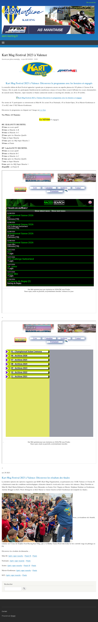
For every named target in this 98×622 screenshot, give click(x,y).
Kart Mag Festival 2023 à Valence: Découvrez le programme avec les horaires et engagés (49, 83)
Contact (4, 611)
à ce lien (43, 110)
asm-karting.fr (10, 36)
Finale (35, 556)
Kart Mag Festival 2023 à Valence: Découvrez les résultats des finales (36, 477)
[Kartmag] (37, 70)
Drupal (13, 616)
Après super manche (15, 556)
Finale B (28, 556)
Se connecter (91, 2)
